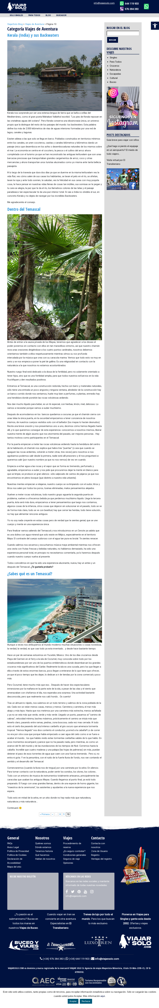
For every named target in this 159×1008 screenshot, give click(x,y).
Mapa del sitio (14, 867)
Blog (48, 15)
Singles (113, 57)
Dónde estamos (43, 847)
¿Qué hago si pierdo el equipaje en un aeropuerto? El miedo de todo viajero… (122, 150)
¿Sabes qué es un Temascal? (29, 573)
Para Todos (34, 15)
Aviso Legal (13, 847)
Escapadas (115, 73)
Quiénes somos (43, 843)
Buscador (61, 15)
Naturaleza (115, 69)
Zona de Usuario (99, 851)
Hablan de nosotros (45, 859)
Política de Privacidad (18, 851)
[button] (155, 26)
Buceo (113, 82)
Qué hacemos (42, 855)
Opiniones (68, 863)
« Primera (45, 814)
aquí (102, 996)
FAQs (9, 843)
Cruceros (114, 65)
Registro (95, 855)
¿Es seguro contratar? (74, 851)
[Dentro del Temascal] (54, 277)
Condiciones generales (74, 855)
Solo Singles (16, 15)
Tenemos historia (44, 851)
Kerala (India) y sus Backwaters (33, 35)
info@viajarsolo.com (104, 3)
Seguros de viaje (71, 859)
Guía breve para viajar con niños (123, 140)
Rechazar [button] (86, 1001)
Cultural (114, 78)
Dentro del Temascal (23, 209)
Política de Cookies (17, 855)
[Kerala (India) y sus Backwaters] (54, 75)
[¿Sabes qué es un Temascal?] (54, 610)
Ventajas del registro (101, 859)
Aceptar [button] (73, 1001)
